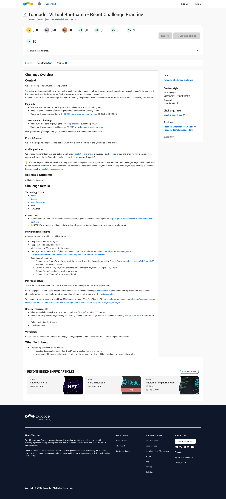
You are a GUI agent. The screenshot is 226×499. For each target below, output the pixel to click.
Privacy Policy (180, 462)
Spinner (82, 312)
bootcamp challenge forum (92, 127)
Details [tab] (28, 62)
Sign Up (185, 3)
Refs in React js (96, 382)
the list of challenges (84, 154)
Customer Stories (123, 451)
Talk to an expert (185, 441)
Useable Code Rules (173, 114)
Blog (147, 461)
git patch (98, 351)
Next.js (33, 199)
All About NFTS (38, 382)
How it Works (121, 440)
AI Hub (148, 456)
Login (198, 3)
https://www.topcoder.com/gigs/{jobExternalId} (132, 261)
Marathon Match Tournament (157, 451)
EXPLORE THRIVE (189, 371)
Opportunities (52, 3)
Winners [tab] (62, 62)
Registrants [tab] (44, 62)
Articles (149, 467)
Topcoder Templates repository (178, 129)
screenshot (102, 290)
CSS (47, 19)
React (33, 195)
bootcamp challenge (72, 123)
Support (178, 452)
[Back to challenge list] (25, 14)
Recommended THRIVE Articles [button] (64, 19)
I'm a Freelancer (152, 440)
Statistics (149, 472)
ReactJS (40, 19)
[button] (39, 4)
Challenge (32, 19)
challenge (111, 154)
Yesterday (29, 91)
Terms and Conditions (184, 457)
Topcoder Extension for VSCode (178, 126)
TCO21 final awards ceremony (77, 114)
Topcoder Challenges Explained (178, 79)
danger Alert (130, 315)
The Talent (120, 446)
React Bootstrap (37, 202)
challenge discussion (53, 169)
